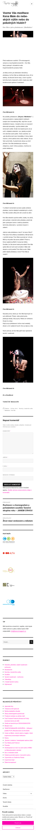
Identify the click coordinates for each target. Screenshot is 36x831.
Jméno (5, 457)
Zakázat (18, 827)
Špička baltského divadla (12, 711)
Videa (4, 793)
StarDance (6, 789)
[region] (18, 820)
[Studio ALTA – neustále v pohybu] (9, 558)
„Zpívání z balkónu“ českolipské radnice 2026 (19, 740)
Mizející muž (8, 726)
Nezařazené (8, 670)
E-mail (5, 466)
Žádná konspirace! (10, 762)
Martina (7, 408)
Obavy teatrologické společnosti (14, 714)
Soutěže (7, 674)
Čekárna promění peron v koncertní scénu (17, 755)
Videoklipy (8, 679)
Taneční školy (7, 802)
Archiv (5, 798)
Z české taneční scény (11, 682)
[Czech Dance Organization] (9, 543)
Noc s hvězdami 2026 (11, 753)
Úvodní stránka (7, 785)
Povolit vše (18, 823)
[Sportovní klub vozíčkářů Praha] (9, 604)
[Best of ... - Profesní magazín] (9, 573)
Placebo (7, 745)
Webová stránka (9, 475)
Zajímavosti (8, 684)
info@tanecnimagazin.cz (18, 631)
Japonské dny (9, 706)
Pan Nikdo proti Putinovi (12, 743)
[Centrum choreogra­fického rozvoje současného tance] (9, 588)
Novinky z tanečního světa (26, 408)
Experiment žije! (10, 760)
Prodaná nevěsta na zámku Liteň (15, 716)
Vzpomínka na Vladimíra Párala (14, 757)
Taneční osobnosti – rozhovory (14, 677)
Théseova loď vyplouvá (12, 709)
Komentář (7, 431)
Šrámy (7, 738)
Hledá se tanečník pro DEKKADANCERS (17, 723)
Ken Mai (13, 410)
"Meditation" (7, 410)
